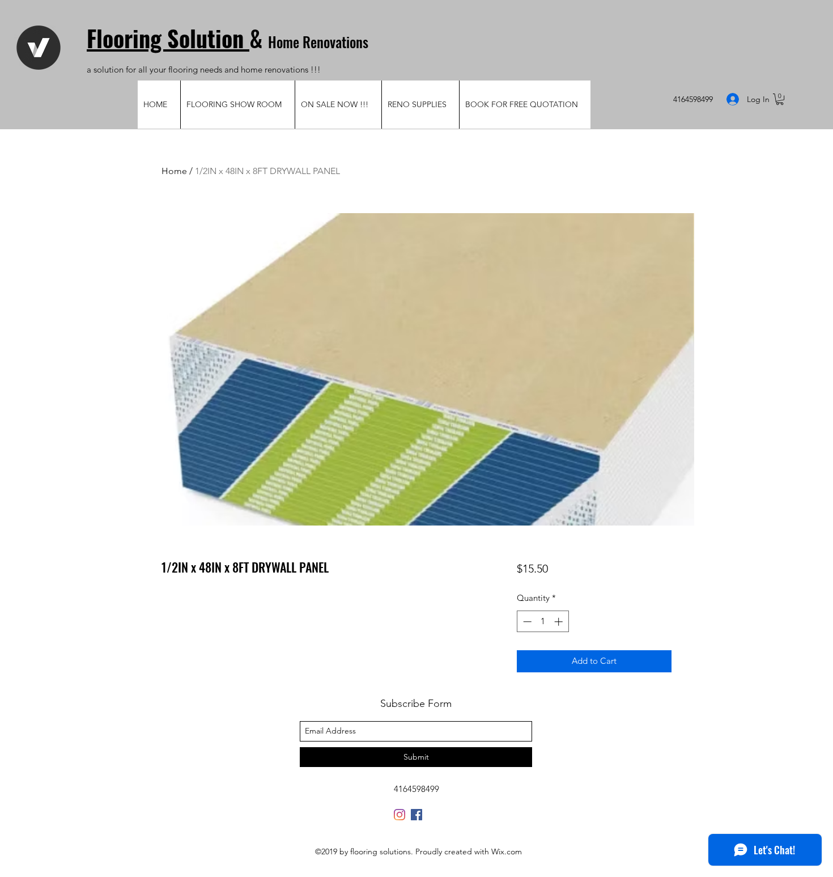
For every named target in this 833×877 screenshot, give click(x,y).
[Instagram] (399, 814)
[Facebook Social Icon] (416, 814)
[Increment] (559, 621)
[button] (780, 99)
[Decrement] (526, 621)
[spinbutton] (542, 621)
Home (174, 171)
